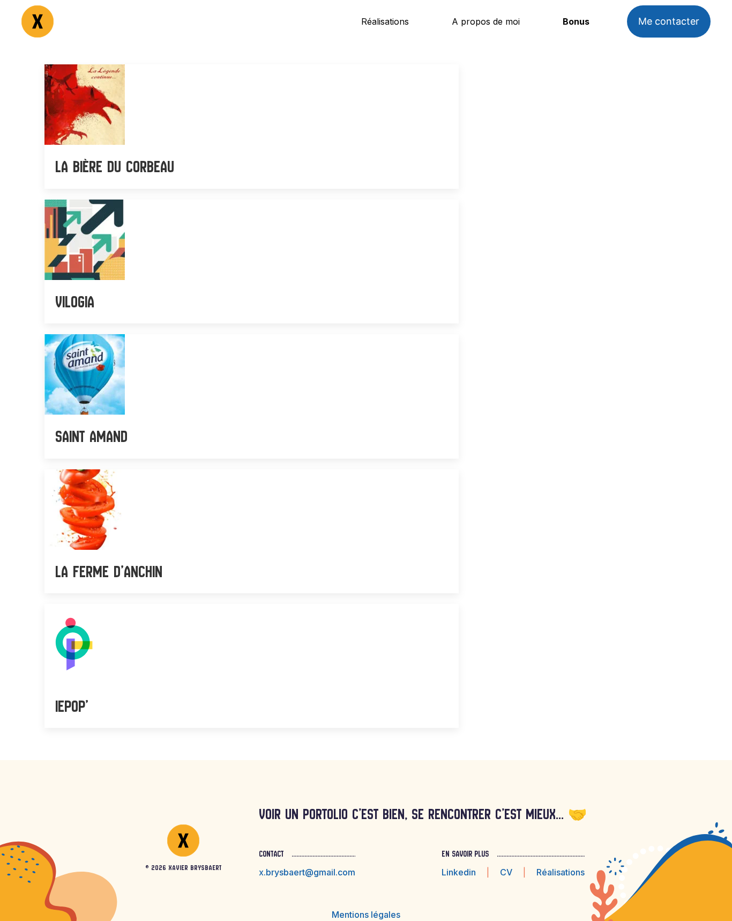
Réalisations (560, 872)
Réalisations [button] (385, 21)
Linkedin (459, 872)
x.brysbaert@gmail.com (307, 872)
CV (506, 872)
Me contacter (668, 21)
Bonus (576, 21)
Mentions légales (366, 914)
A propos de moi (486, 21)
